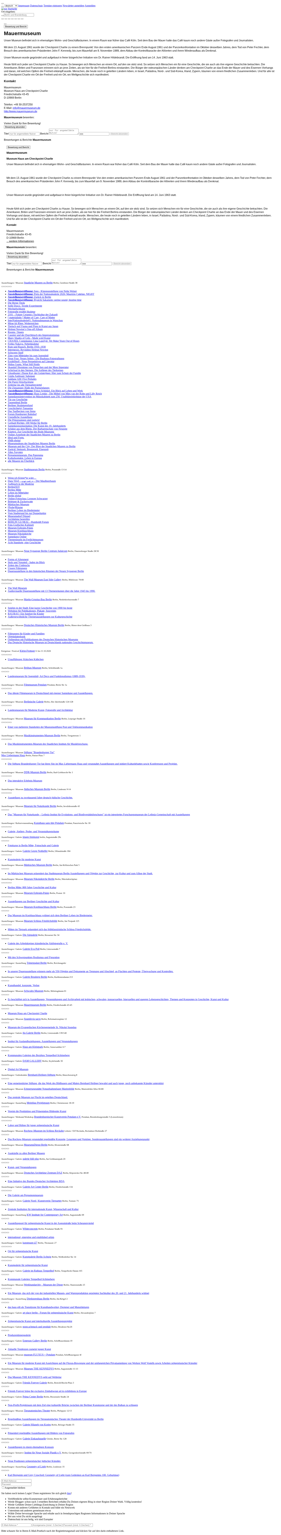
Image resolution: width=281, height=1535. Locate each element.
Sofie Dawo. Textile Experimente (25, 305)
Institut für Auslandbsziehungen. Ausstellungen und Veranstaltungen (43, 1041)
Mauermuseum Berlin (35, 1004)
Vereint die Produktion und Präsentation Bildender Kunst (37, 1111)
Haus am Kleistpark (33, 1046)
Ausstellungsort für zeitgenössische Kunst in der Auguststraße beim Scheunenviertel (51, 1223)
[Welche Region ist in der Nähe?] (2, 18)
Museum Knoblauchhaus (20, 530)
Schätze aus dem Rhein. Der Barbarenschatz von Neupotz (37, 428)
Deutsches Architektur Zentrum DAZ (43, 1172)
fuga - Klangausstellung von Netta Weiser (42, 291)
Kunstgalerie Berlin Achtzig (37, 1256)
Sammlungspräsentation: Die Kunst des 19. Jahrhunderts (37, 425)
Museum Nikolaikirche (19, 533)
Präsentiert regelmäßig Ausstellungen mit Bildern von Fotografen (41, 1433)
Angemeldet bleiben (15, 1487)
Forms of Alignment (18, 559)
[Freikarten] (6, 18)
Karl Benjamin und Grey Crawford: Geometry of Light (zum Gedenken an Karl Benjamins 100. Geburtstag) (63, 1475)
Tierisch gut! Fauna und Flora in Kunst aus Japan (33, 326)
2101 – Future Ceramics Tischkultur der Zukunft (33, 314)
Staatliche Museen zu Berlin (38, 282)
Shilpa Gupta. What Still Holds (24, 364)
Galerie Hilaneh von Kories (37, 1424)
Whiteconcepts (30, 1228)
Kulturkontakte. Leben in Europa (25, 458)
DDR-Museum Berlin (35, 772)
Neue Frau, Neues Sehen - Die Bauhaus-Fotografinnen (36, 358)
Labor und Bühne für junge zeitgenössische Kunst (33, 1125)
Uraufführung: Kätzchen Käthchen (26, 659)
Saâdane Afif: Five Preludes (22, 379)
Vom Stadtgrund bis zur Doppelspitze (27, 513)
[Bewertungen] (8, 286)
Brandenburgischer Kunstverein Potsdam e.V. (57, 1116)
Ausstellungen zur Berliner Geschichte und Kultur (33, 901)
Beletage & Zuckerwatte (20, 501)
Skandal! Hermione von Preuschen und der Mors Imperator (38, 367)
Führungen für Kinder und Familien (26, 633)
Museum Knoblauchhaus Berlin (40, 907)
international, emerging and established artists (31, 1237)
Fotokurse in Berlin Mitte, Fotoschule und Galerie (33, 845)
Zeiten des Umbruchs (19, 565)
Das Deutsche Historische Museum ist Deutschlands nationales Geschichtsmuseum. (50, 642)
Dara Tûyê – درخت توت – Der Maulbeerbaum (32, 481)
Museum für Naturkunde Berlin (40, 806)
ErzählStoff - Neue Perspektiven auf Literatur (31, 361)
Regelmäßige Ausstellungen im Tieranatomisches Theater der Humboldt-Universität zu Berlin (56, 1419)
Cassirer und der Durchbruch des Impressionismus (33, 335)
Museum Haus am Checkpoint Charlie (27, 1013)
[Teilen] (5, 23)
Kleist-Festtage (27, 650)
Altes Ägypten (15, 452)
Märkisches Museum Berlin (38, 865)
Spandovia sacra (32, 1018)
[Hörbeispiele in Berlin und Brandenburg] (12, 18)
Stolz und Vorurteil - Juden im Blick (26, 562)
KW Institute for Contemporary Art (45, 1214)
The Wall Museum (17, 588)
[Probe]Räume (15, 507)
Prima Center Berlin (33, 1396)
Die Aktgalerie (30, 935)
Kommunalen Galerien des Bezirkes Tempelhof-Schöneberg (39, 1055)
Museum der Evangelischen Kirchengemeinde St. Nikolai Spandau (42, 1027)
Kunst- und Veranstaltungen (22, 1167)
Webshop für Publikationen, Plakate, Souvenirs (32, 610)
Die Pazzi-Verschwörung (20, 382)
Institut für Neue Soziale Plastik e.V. (42, 1452)
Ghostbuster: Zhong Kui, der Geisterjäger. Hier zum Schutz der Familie (44, 373)
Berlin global (14, 495)
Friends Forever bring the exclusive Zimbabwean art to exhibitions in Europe (47, 1391)
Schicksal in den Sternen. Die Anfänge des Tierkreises (35, 370)
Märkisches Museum (18, 504)
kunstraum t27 (30, 1242)
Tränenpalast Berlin (37, 963)
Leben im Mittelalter (18, 492)
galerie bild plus (31, 1158)
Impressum (23, 5)
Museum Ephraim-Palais (20, 527)
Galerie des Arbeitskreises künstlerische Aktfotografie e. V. (38, 943)
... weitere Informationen (20, 241)
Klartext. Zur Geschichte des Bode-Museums (31, 431)
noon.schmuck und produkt (37, 1326)
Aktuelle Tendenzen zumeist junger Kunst (29, 1349)
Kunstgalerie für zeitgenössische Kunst (28, 1265)
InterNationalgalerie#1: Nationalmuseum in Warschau (35, 320)
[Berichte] (10, 286)
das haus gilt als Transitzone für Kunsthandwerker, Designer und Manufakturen (48, 1307)
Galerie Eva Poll (31, 949)
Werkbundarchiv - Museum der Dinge (43, 1284)
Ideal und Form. (16, 437)
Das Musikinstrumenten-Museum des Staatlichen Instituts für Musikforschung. (48, 744)
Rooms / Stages (16, 332)
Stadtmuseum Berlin (34, 469)
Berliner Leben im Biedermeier (24, 510)
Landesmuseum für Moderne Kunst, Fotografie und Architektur (40, 710)
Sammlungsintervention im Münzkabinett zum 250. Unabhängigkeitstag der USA (49, 396)
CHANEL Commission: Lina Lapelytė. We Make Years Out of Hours (43, 341)
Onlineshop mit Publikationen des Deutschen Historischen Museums (43, 639)
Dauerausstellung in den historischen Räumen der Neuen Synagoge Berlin (46, 571)
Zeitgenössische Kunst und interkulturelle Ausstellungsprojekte (40, 1321)
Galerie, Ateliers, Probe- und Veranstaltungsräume (33, 831)
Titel (6, 133)
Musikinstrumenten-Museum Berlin (42, 735)
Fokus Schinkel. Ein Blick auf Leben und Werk (45, 390)
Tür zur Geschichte (17, 399)
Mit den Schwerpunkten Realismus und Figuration (34, 957)
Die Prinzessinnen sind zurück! (24, 420)
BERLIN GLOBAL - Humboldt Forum (28, 522)
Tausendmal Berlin (17, 402)
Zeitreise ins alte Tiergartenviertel (25, 384)
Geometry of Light (36, 1466)
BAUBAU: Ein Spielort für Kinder (26, 613)
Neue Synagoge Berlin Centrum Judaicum (45, 551)
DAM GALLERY (32, 1060)
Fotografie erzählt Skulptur (21, 311)
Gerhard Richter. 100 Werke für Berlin (27, 423)
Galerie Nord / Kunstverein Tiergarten (42, 1200)
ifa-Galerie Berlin (31, 1032)
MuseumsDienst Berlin (35, 1144)
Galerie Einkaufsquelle (34, 1438)
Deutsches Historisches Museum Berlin (44, 625)
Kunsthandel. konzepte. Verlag (23, 985)
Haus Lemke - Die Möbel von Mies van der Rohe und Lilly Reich (55, 393)
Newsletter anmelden (73, 5)
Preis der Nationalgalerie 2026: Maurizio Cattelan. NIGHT (51, 294)
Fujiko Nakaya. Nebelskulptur (23, 343)
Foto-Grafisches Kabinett (21, 525)
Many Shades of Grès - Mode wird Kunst (29, 338)
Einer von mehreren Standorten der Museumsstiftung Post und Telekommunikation (50, 727)
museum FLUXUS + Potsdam (39, 1354)
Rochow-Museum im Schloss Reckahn (44, 1130)
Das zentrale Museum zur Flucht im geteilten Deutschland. (38, 1097)
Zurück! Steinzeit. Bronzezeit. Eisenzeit (28, 449)
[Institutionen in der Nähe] (2, 286)
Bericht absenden (119, 134)
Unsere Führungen (17, 568)
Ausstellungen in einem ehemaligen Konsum (31, 1447)
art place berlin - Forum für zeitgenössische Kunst (48, 1312)
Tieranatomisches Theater (37, 1410)
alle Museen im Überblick (21, 461)
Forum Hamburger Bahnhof (22, 414)
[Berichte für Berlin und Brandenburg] (22, 18)
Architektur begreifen (19, 519)
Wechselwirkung (16, 308)
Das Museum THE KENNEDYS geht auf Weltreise (34, 1377)
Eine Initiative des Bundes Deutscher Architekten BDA (36, 1181)
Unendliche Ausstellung (20, 417)
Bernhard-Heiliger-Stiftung (41, 1074)
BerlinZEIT (14, 486)
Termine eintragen (52, 5)
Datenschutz (36, 5)
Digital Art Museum (18, 1069)
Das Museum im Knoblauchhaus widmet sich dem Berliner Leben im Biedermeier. (50, 915)
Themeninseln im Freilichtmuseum (25, 539)
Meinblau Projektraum (38, 1102)
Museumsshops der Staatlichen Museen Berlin (31, 443)
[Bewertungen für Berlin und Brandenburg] (19, 18)
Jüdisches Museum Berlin (37, 789)
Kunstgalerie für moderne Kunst (24, 859)
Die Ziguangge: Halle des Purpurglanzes (28, 387)
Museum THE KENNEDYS (39, 1368)
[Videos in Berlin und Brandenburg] (9, 18)
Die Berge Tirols (16, 302)
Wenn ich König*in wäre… (22, 478)
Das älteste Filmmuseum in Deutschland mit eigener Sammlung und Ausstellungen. (50, 693)
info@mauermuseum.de (26, 108)
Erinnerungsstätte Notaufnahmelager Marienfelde (49, 1088)
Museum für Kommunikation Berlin (42, 718)
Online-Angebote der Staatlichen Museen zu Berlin (34, 434)
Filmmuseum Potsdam (35, 684)
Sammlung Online (17, 536)
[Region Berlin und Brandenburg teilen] (15, 18)
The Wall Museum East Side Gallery (42, 579)
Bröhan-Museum (32, 667)
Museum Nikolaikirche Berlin (39, 879)
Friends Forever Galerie (35, 1382)
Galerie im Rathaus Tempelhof (38, 1270)
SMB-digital (14, 440)
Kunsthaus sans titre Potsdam (49, 823)
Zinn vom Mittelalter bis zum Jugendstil (28, 355)
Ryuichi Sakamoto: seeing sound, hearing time (44, 300)
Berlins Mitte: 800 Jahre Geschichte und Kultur (32, 887)
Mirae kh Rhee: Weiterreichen (23, 323)
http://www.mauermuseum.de (20, 111)
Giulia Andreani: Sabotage (21, 376)
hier (69, 1493)
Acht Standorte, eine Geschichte (24, 542)
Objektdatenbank (16, 636)
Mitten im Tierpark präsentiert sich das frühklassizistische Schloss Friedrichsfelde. (49, 929)
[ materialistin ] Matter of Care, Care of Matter (31, 317)
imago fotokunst (31, 837)
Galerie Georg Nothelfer (35, 851)
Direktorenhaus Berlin (38, 1298)
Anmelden (90, 5)
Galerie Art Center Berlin (35, 1186)
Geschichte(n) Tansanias (20, 408)
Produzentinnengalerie (19, 1335)
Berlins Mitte (14, 489)
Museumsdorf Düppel (19, 516)
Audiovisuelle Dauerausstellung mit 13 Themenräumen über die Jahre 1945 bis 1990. (51, 591)
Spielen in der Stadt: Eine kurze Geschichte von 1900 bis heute (40, 608)
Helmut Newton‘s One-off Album (25, 329)
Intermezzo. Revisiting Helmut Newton (28, 349)
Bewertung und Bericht (16, 26)
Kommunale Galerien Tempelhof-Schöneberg (31, 1279)
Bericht (44, 133)
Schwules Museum (33, 990)
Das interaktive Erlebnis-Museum (25, 780)
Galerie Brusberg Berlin (35, 977)
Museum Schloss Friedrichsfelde (40, 921)
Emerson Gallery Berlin (35, 1340)
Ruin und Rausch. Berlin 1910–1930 (27, 346)
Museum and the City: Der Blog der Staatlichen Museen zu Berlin (41, 446)
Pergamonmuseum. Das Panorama (25, 455)
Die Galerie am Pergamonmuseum (25, 1195)
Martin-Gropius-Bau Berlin (38, 599)
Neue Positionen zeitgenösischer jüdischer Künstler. (34, 1461)
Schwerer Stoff (15, 352)
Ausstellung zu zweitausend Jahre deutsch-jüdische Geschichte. (40, 797)
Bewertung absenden (15, 127)
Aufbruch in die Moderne (21, 484)
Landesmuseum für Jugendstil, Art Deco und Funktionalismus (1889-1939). (46, 676)
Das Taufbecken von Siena (21, 411)
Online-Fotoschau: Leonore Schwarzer (28, 498)
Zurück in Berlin (29, 297)
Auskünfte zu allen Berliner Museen (26, 1153)
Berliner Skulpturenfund (20, 405)
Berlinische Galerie (34, 701)
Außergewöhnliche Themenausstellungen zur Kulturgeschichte (40, 616)
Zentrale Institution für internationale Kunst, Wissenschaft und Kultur (43, 1209)
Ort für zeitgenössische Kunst (23, 1251)
